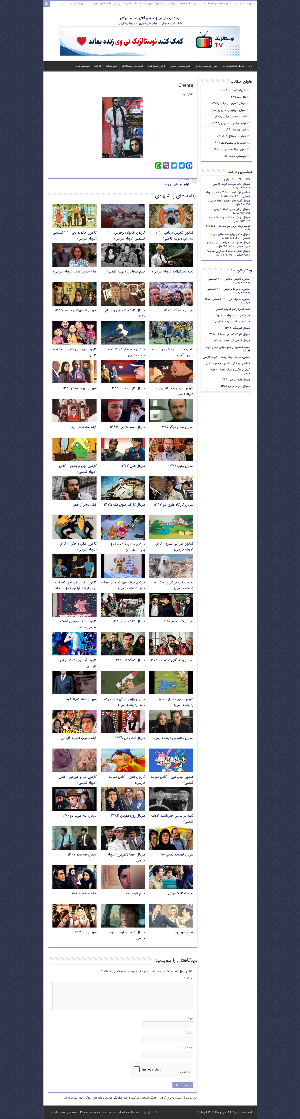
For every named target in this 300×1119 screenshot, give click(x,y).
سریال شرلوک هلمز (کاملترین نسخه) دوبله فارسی (228, 253)
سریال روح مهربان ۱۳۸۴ (128, 816)
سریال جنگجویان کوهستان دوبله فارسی (230, 236)
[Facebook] (79, 4)
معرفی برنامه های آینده (232, 149)
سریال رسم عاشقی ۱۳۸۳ (127, 427)
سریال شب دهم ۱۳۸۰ (177, 622)
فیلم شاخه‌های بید (84, 427)
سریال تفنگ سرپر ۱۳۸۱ (129, 622)
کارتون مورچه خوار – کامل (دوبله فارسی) (175, 702)
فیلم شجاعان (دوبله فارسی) (126, 272)
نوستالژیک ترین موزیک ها (149, 3)
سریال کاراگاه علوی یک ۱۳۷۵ (124, 505)
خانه (250, 66)
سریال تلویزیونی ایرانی (233, 66)
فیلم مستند (111, 66)
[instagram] (71, 4)
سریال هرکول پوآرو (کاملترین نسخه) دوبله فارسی (228, 244)
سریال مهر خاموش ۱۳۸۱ (80, 388)
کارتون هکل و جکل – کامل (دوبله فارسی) (78, 547)
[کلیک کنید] (150, 41)
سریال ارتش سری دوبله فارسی (232, 209)
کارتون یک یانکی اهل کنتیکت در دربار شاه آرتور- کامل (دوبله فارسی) (76, 589)
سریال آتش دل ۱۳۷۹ (130, 738)
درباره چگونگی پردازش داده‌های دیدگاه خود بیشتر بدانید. (96, 1097)
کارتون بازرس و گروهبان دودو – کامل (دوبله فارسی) (123, 702)
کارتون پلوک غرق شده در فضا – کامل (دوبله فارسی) (123, 586)
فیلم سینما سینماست (82, 894)
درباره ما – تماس (245, 3)
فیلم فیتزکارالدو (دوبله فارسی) (172, 272)
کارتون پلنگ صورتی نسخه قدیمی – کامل (78, 624)
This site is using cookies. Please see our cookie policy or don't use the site (94, 1112)
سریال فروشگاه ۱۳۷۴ (178, 311)
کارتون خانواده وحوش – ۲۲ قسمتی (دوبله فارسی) (126, 236)
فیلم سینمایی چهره (177, 182)
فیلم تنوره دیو (135, 894)
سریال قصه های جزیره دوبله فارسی (229, 200)
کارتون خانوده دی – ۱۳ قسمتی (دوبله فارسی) (227, 300)
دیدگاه (188, 978)
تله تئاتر (97, 66)
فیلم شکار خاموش (180, 894)
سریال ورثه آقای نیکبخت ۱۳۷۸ (171, 660)
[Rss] (82, 4)
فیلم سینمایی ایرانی (179, 3)
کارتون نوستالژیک (156, 66)
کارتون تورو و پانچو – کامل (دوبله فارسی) (78, 469)
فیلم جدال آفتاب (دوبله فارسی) (75, 272)
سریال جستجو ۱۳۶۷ (82, 855)
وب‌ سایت (187, 1047)
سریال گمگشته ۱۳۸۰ (130, 660)
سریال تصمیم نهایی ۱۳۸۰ (175, 855)
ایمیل (189, 1032)
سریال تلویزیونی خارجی (206, 66)
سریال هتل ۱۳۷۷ (133, 466)
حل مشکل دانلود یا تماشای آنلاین (112, 3)
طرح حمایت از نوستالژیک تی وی (212, 3)
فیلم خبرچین (184, 933)
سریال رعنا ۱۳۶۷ (85, 933)
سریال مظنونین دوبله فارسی (173, 738)
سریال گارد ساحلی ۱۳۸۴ (128, 388)
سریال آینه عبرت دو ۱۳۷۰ (79, 816)
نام (190, 1018)
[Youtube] (75, 4)
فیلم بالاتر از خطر (85, 505)
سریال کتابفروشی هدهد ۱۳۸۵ (76, 311)
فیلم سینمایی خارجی (180, 66)
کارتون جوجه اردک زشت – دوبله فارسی (226, 357)
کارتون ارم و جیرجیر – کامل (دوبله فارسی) (78, 780)
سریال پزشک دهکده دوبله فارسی (230, 217)
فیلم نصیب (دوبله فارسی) (79, 738)
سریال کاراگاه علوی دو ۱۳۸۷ (173, 505)
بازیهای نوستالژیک (235, 90)
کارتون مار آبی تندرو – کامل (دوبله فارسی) (174, 547)
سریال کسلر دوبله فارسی (80, 699)
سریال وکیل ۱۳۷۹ (180, 466)
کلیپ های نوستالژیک (132, 66)
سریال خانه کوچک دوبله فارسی (231, 184)
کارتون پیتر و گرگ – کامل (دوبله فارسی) (127, 548)
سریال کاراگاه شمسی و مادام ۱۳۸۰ (229, 334)
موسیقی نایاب (82, 66)
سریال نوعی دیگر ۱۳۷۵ (176, 427)
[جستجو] (46, 4)
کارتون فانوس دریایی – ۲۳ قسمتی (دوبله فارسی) (174, 236)
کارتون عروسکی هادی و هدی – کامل (228, 363)
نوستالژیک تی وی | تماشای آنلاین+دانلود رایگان (150, 18)
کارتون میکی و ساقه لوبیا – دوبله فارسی (230, 371)
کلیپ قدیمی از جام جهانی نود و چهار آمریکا (228, 348)
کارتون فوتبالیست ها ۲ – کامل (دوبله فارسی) (228, 194)
